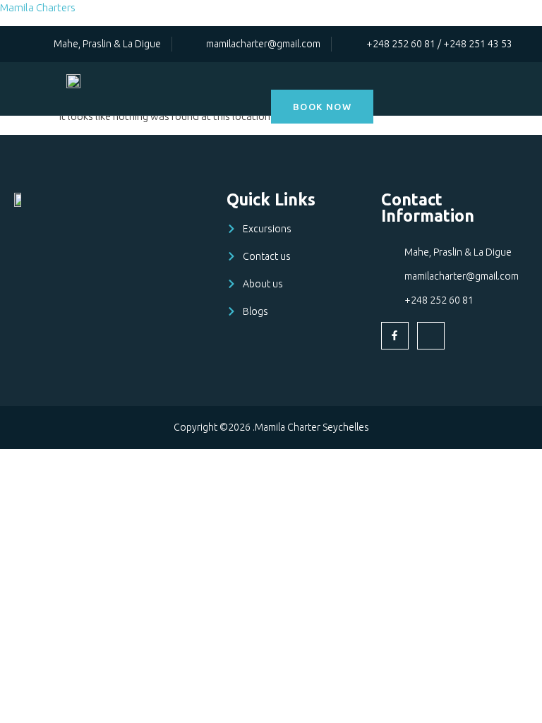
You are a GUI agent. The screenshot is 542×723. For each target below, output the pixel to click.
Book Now (322, 107)
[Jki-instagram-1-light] (431, 335)
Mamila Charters (38, 7)
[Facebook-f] (395, 335)
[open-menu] (526, 80)
